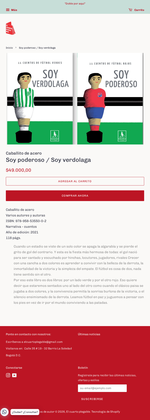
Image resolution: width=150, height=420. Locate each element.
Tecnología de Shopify (105, 411)
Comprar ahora (75, 195)
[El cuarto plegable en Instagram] (8, 376)
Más (14, 10)
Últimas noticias (89, 334)
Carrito (139, 10)
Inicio (9, 47)
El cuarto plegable (78, 411)
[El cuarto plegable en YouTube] (14, 376)
